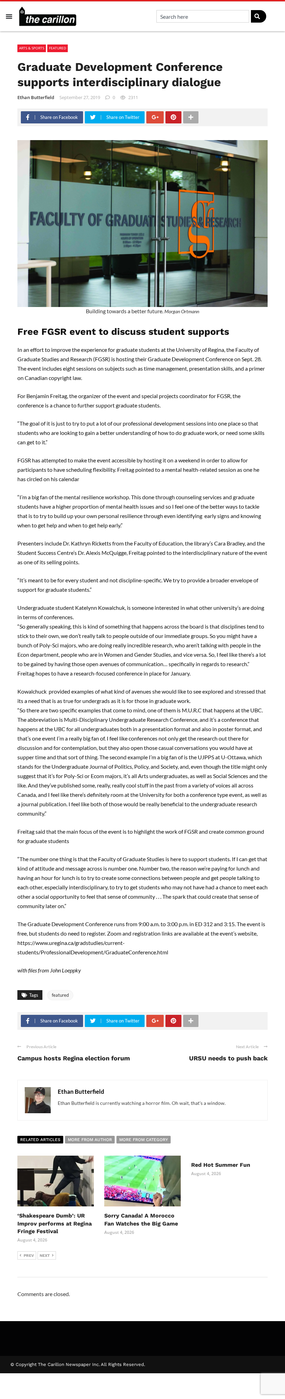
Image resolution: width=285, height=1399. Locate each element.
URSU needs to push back (228, 1058)
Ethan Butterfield (35, 97)
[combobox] (202, 16)
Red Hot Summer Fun (220, 1165)
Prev (29, 1255)
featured (60, 995)
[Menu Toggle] (9, 16)
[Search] (258, 16)
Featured (57, 48)
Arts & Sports (31, 48)
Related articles (40, 1139)
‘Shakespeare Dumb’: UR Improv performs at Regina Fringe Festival (54, 1223)
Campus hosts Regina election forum (73, 1058)
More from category (143, 1139)
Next (45, 1255)
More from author (90, 1139)
